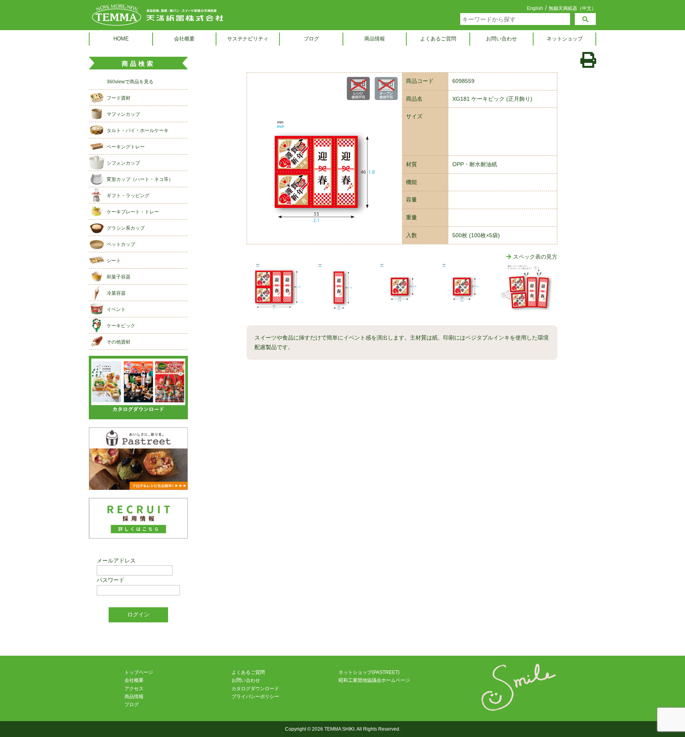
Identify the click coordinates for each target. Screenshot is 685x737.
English (535, 8)
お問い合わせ (501, 39)
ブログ (311, 39)
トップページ (138, 672)
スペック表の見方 (535, 256)
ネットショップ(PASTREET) (369, 672)
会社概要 (184, 39)
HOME (121, 39)
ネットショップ (565, 39)
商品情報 (374, 39)
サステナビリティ (247, 39)
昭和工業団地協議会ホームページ (374, 680)
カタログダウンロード (255, 688)
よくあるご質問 (438, 39)
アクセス (134, 688)
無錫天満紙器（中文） (572, 8)
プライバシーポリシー (255, 696)
